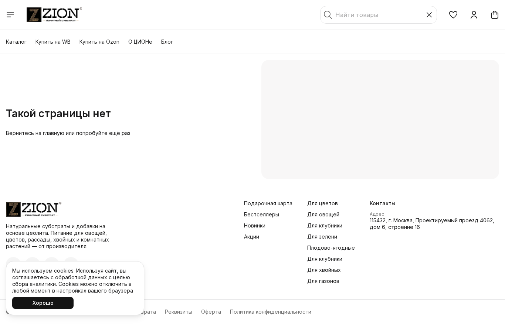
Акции (251, 236)
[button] (453, 14)
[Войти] (474, 14)
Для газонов (323, 281)
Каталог (16, 41)
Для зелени (322, 236)
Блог (167, 41)
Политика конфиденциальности (270, 311)
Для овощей (323, 214)
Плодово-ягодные (331, 247)
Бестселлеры (261, 214)
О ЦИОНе (140, 41)
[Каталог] (10, 14)
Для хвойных (324, 270)
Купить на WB (53, 41)
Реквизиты (178, 311)
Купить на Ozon (99, 41)
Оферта (211, 311)
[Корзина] (494, 14)
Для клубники (324, 225)
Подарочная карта (268, 203)
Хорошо (43, 303)
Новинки (254, 225)
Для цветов (322, 203)
